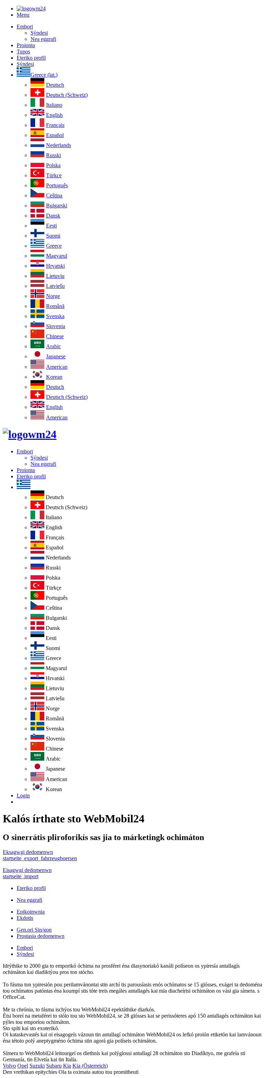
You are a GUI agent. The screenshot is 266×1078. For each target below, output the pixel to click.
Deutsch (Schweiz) (67, 95)
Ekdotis (25, 918)
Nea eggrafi (43, 39)
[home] (29, 434)
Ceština (54, 195)
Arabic (53, 346)
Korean (54, 377)
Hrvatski (55, 266)
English (54, 115)
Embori (25, 26)
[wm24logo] (31, 8)
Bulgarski (56, 205)
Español (55, 135)
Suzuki (37, 1066)
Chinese (55, 336)
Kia (67, 1066)
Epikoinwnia (31, 912)
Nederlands (58, 145)
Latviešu (55, 286)
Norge (53, 296)
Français (55, 125)
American (57, 367)
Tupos (23, 51)
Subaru (54, 1066)
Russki (53, 155)
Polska (53, 165)
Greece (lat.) (43, 75)
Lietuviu (55, 276)
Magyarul (56, 256)
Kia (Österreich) (90, 1066)
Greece (54, 246)
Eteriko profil (31, 58)
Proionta (26, 45)
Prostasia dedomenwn (40, 936)
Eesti (51, 226)
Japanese (55, 356)
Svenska (55, 316)
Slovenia (55, 326)
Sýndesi (39, 33)
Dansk (53, 216)
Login (23, 795)
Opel (22, 1066)
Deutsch (55, 85)
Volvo (9, 1066)
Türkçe (54, 175)
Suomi (53, 236)
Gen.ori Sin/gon (34, 930)
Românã (55, 306)
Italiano (54, 105)
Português (57, 185)
